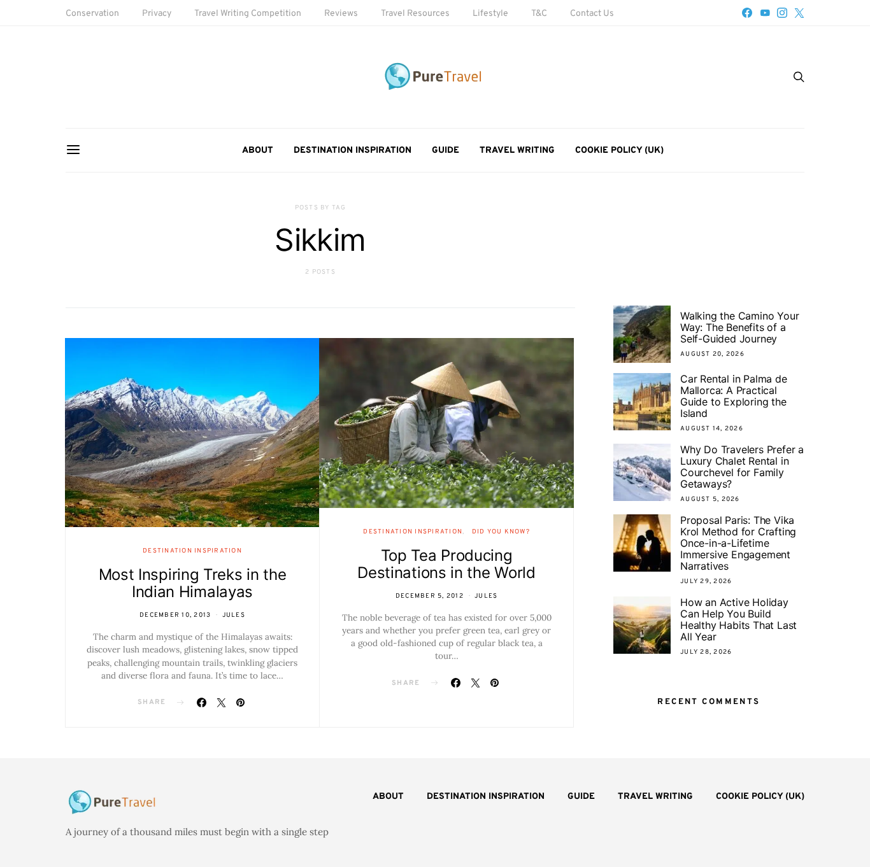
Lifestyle (490, 13)
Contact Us (592, 13)
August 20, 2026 (712, 354)
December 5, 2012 (430, 596)
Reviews (341, 13)
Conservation (92, 13)
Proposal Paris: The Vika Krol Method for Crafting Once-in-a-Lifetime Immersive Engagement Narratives (738, 543)
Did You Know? (501, 532)
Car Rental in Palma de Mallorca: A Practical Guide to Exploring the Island (733, 395)
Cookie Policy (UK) (619, 150)
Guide (445, 150)
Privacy (156, 13)
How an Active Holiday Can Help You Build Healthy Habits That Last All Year (738, 619)
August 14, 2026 (711, 429)
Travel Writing (517, 150)
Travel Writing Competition (247, 13)
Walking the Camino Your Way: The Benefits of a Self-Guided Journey (739, 327)
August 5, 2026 (710, 499)
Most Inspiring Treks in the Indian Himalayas (193, 583)
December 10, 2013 (175, 615)
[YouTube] (765, 13)
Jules (233, 615)
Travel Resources (415, 13)
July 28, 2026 (706, 652)
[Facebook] (747, 13)
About (257, 150)
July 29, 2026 (706, 581)
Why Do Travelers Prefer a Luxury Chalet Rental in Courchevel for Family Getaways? (742, 466)
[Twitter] (799, 13)
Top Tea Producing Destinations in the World (446, 564)
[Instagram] (782, 13)
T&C (539, 13)
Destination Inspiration (352, 150)
